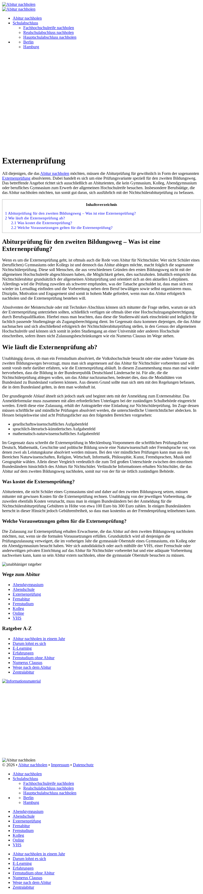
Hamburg (31, 47)
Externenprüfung (16, 178)
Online (18, 613)
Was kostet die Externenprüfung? (41, 222)
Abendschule (24, 589)
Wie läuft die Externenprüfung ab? (35, 218)
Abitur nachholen (27, 18)
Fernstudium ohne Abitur (33, 658)
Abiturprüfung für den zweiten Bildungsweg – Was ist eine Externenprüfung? (70, 213)
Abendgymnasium (28, 584)
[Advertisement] (101, 113)
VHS (17, 618)
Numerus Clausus (27, 662)
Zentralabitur (23, 672)
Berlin (28, 42)
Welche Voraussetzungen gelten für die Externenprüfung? (62, 227)
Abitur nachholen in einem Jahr (39, 638)
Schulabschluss (25, 23)
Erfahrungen (23, 653)
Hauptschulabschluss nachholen (49, 37)
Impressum (60, 765)
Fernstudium (23, 603)
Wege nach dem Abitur (32, 667)
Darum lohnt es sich (29, 643)
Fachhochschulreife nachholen (48, 27)
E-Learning (22, 648)
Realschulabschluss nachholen (48, 32)
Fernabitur (21, 599)
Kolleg (18, 608)
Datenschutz (83, 765)
